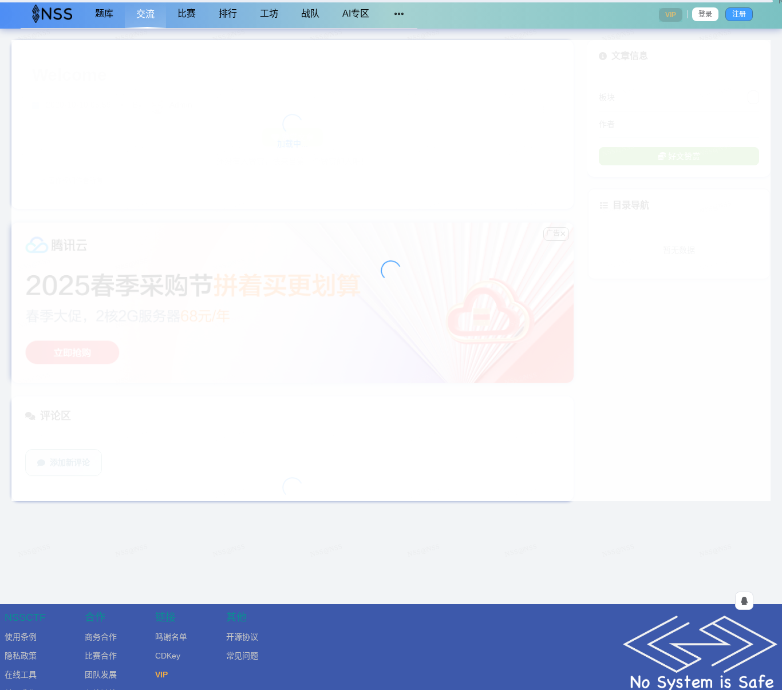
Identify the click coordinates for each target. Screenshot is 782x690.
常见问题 (242, 655)
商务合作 (101, 636)
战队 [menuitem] (310, 13)
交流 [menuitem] (145, 14)
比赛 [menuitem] (186, 13)
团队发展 (101, 674)
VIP (161, 674)
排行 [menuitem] (228, 13)
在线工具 (21, 674)
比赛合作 (101, 655)
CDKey (167, 655)
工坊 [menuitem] (269, 13)
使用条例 (21, 636)
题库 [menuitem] (104, 13)
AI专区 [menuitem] (355, 13)
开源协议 (242, 636)
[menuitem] (52, 14)
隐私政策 (21, 655)
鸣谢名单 (171, 636)
